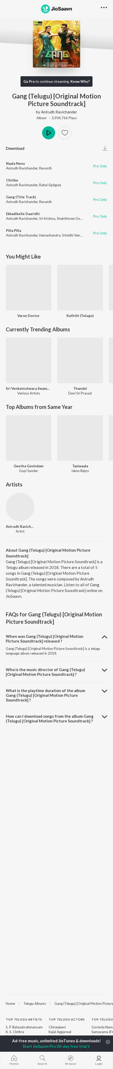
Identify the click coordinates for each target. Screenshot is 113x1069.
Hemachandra (49, 235)
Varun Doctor (28, 316)
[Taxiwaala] (80, 438)
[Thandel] (80, 360)
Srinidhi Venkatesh (76, 235)
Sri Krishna (47, 218)
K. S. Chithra (15, 1032)
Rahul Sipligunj (50, 185)
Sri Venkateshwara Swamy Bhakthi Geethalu (29, 388)
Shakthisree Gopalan (73, 218)
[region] (56, 1003)
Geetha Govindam (28, 466)
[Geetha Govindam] (29, 438)
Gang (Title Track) (21, 197)
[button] (64, 132)
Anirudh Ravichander (59, 111)
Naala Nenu (15, 163)
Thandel (80, 388)
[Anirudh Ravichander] (20, 507)
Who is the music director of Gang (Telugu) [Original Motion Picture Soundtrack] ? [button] (45, 672)
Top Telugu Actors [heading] (67, 1019)
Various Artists (28, 393)
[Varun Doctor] (29, 287)
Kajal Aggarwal (60, 1032)
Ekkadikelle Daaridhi (23, 214)
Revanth (45, 168)
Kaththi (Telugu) (80, 316)
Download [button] (15, 148)
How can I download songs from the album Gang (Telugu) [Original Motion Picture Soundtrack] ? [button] (50, 718)
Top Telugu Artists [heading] (24, 1019)
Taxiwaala (80, 466)
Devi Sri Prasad (80, 393)
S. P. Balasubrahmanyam (24, 1027)
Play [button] (48, 132)
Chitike (12, 180)
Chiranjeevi (57, 1027)
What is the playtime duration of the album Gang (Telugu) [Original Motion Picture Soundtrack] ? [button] (45, 695)
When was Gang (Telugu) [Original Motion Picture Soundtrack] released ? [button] (44, 638)
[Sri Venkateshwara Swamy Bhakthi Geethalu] (29, 360)
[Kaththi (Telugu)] (80, 287)
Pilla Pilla (13, 230)
